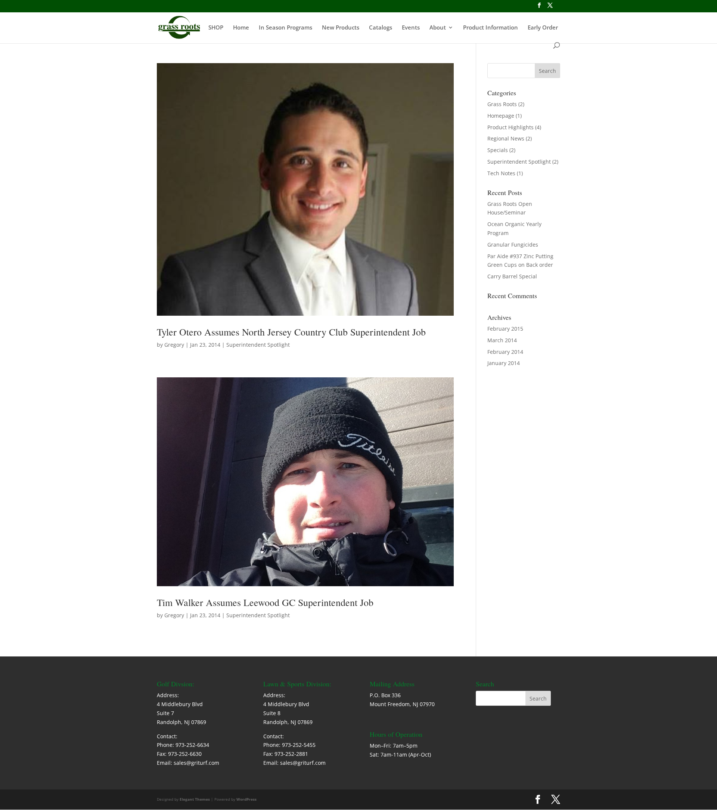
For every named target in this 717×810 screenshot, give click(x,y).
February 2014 (505, 351)
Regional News (505, 138)
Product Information (490, 28)
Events (411, 28)
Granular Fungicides (512, 244)
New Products (340, 28)
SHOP (215, 28)
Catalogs (380, 28)
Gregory (174, 344)
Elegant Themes (195, 799)
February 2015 (505, 328)
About (437, 28)
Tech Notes (501, 173)
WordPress (246, 799)
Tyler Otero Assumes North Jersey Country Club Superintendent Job (291, 331)
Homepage (500, 115)
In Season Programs (285, 28)
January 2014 (503, 363)
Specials (497, 150)
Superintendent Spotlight (258, 344)
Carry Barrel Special (512, 276)
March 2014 (502, 340)
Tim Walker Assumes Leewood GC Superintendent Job (265, 602)
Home (241, 28)
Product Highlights (510, 127)
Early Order (543, 28)
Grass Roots (502, 104)
